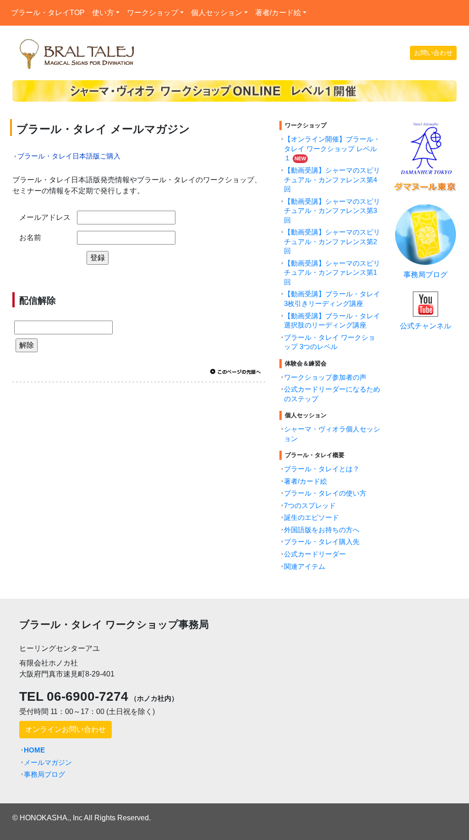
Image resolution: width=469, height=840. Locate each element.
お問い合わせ (433, 52)
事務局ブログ (425, 274)
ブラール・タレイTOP (49, 12)
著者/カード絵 (278, 12)
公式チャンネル (425, 326)
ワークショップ (152, 12)
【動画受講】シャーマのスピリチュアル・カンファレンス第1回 (332, 273)
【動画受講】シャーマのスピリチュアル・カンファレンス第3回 (332, 211)
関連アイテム (304, 566)
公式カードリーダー (315, 554)
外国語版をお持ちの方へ (322, 530)
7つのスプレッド (310, 505)
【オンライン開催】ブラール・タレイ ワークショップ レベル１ (332, 149)
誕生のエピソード (311, 517)
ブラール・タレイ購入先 (322, 541)
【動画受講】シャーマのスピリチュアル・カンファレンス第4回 (332, 180)
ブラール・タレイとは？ (322, 469)
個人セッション (216, 12)
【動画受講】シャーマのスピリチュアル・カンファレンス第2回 (332, 242)
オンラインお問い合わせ (65, 729)
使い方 (103, 12)
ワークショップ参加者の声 (325, 377)
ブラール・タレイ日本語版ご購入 (68, 156)
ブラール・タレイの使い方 (325, 493)
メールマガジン (48, 762)
